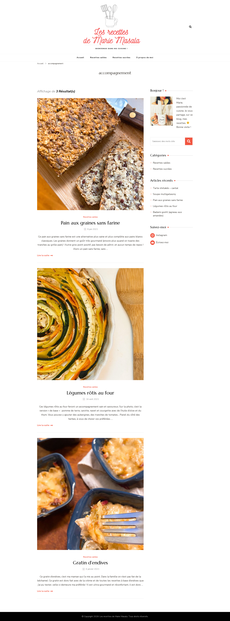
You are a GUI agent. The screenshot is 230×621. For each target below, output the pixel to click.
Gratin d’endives (90, 563)
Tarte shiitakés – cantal (165, 188)
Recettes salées (98, 57)
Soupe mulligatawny (164, 194)
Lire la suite (43, 255)
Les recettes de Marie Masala (113, 616)
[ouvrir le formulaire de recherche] (190, 27)
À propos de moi (144, 57)
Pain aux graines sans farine (90, 223)
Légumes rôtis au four (90, 393)
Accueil (80, 57)
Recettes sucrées (121, 57)
